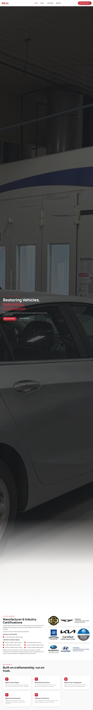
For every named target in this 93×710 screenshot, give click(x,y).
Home (36, 3)
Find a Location (24, 318)
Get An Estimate (10, 318)
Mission (58, 3)
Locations (50, 3)
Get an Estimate (85, 3)
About (42, 3)
